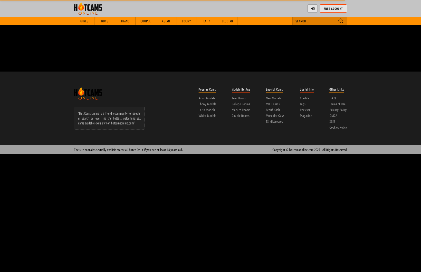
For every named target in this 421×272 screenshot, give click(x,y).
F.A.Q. (332, 98)
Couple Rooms (240, 115)
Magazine (306, 115)
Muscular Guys (275, 115)
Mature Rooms (241, 109)
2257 (332, 121)
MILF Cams (273, 104)
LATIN (207, 21)
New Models (273, 98)
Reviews (305, 109)
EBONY (186, 21)
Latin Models (207, 109)
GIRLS (84, 21)
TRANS (125, 21)
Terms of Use (337, 104)
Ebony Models (207, 104)
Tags (303, 104)
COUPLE (146, 21)
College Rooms (241, 104)
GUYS (104, 21)
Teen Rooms (239, 98)
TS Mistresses (274, 121)
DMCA (333, 115)
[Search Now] (341, 21)
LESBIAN (227, 21)
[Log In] (312, 8)
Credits (304, 98)
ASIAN (166, 21)
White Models (207, 115)
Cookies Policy (338, 127)
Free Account (333, 8)
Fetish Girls (273, 109)
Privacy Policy (338, 109)
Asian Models (207, 98)
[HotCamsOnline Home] (88, 8)
